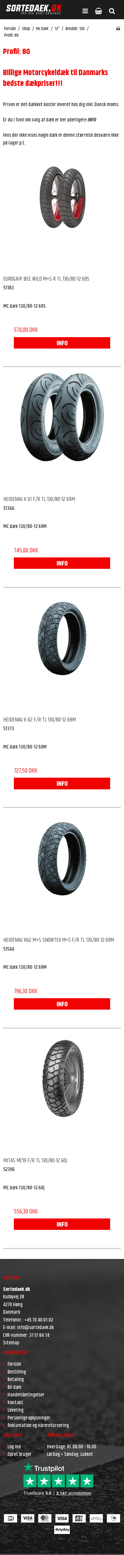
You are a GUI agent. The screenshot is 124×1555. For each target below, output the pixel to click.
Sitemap (11, 1343)
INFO (62, 343)
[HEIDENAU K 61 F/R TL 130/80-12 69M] (62, 431)
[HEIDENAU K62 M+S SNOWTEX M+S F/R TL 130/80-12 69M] (62, 872)
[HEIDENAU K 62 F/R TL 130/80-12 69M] (62, 652)
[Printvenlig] (118, 29)
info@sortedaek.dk (35, 1327)
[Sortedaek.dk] (34, 10)
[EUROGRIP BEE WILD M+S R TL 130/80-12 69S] (62, 211)
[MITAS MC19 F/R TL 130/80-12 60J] (62, 1093)
